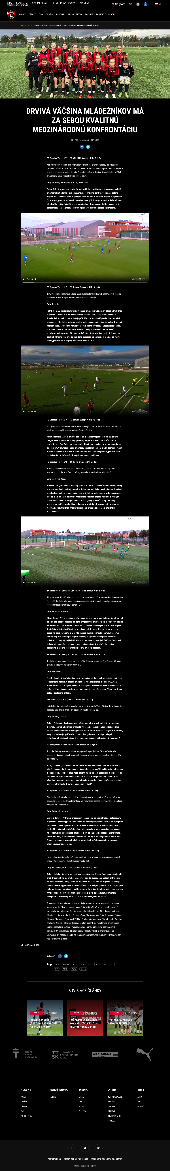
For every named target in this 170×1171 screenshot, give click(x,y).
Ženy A (83, 969)
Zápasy (32, 14)
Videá (81, 1097)
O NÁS (9, 3)
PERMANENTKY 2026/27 (17, 5)
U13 (74, 964)
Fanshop (53, 1097)
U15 (89, 964)
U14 (82, 964)
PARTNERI (60, 14)
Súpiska (111, 1111)
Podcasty (83, 1106)
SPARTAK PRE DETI (40, 3)
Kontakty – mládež (105, 14)
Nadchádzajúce (115, 1097)
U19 (56, 969)
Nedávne (111, 1102)
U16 (97, 964)
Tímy (41, 14)
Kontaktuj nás (54, 1158)
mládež (66, 964)
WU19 (74, 969)
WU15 (65, 969)
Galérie (82, 1102)
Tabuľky (111, 1106)
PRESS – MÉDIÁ (75, 14)
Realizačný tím (114, 1116)
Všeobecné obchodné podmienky (106, 1158)
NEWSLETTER (22, 3)
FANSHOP (89, 14)
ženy (57, 964)
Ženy (139, 1102)
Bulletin (82, 1111)
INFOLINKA (84, 3)
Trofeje (111, 1121)
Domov (22, 14)
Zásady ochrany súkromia (75, 1158)
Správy (49, 14)
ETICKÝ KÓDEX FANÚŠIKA (64, 3)
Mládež (140, 1106)
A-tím (139, 1097)
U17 (104, 964)
